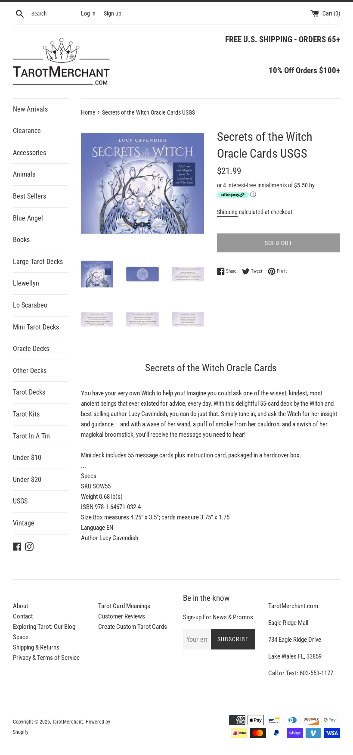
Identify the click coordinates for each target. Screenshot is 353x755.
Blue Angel (28, 218)
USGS (20, 501)
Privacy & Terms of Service (46, 658)
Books (21, 240)
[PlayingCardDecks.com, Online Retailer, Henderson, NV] (136, 721)
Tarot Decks (29, 392)
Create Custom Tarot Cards (132, 627)
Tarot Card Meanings (124, 606)
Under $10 (27, 458)
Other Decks (29, 371)
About (20, 606)
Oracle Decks (31, 349)
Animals (24, 174)
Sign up (112, 13)
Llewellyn (26, 283)
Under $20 (27, 479)
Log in (88, 13)
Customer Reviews (121, 616)
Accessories (29, 153)
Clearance (27, 131)
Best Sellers (29, 196)
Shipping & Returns (36, 647)
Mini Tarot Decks (36, 327)
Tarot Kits (26, 414)
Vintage (23, 523)
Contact (23, 616)
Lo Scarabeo (30, 305)
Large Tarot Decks (38, 262)
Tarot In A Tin (31, 436)
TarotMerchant (67, 722)
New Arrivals (30, 109)
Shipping (227, 211)
